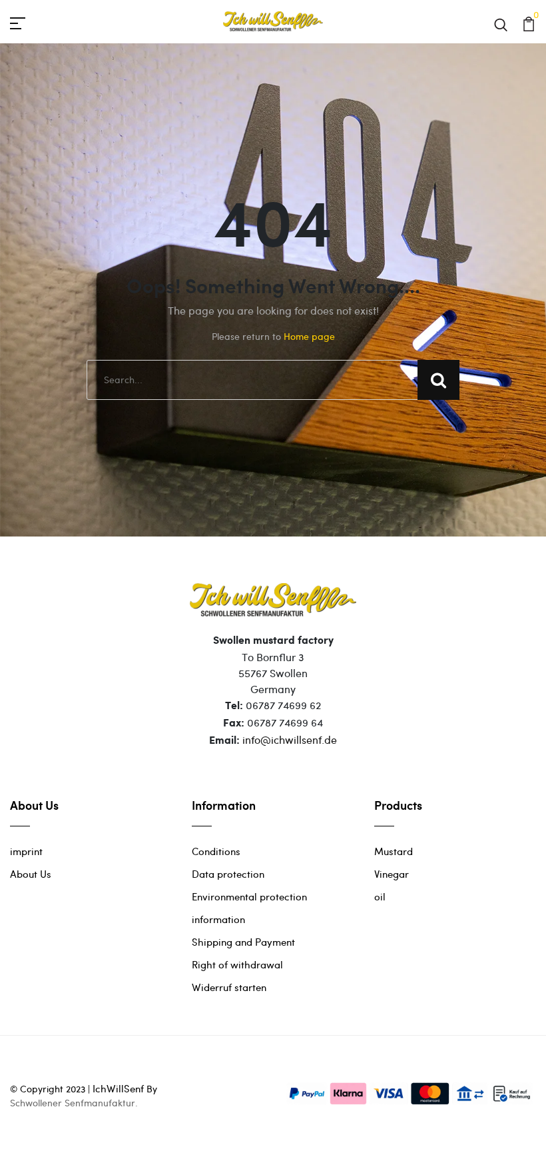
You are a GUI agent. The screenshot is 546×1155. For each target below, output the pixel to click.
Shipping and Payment (243, 941)
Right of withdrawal (237, 964)
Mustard (393, 851)
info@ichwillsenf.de (289, 739)
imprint (26, 851)
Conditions (216, 851)
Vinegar (391, 873)
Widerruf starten (229, 987)
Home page (309, 336)
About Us (30, 873)
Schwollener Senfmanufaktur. (74, 1102)
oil (380, 896)
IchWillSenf (118, 1088)
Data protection (228, 873)
